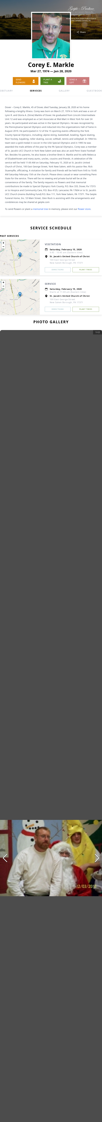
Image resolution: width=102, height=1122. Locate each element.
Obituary (6, 90)
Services (36, 90)
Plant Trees (85, 269)
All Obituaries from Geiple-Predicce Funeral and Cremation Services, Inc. (81, 20)
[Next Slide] (97, 858)
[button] (20, 254)
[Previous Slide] (5, 858)
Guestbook (94, 90)
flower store (84, 209)
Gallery (64, 90)
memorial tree (40, 209)
